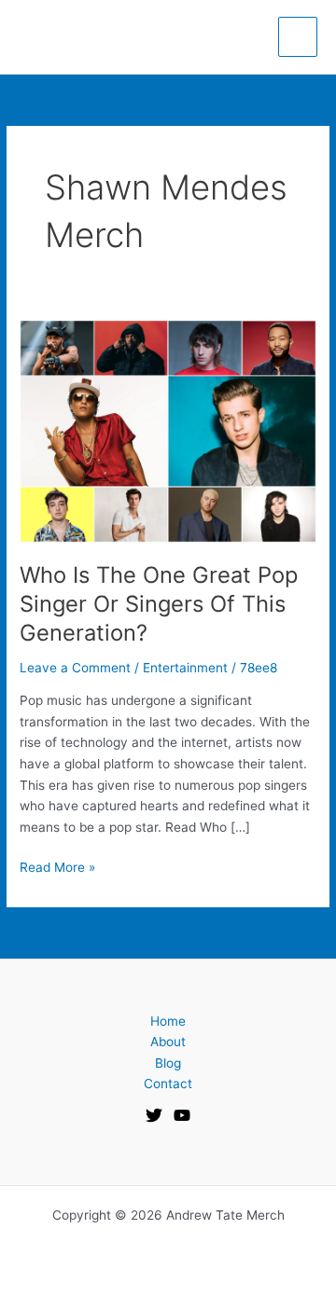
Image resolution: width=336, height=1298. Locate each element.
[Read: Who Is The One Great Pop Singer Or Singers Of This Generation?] (168, 429)
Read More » (57, 866)
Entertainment (185, 667)
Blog (168, 1063)
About (168, 1041)
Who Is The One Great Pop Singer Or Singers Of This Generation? (159, 603)
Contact (168, 1083)
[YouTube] (182, 1115)
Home (168, 1021)
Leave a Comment (75, 667)
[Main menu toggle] (298, 37)
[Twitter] (154, 1115)
